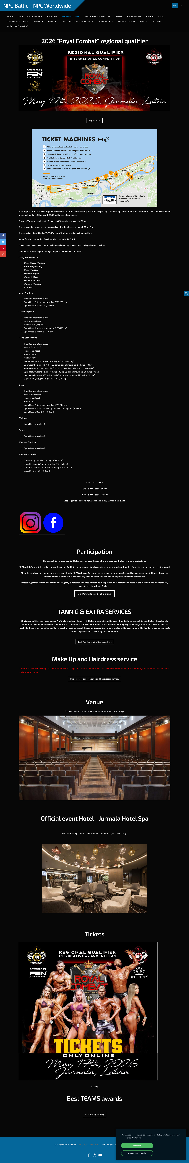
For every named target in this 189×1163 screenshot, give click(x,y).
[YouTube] (100, 1155)
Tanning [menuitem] (156, 21)
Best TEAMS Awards (94, 1114)
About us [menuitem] (52, 16)
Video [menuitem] (161, 16)
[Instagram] (94, 1155)
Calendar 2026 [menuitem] (105, 21)
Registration (94, 120)
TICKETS (94, 1086)
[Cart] (186, 293)
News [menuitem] (119, 16)
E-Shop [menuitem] (149, 16)
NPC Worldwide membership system (94, 593)
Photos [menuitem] (143, 21)
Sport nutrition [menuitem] (126, 21)
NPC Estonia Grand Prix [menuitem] (30, 16)
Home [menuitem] (10, 16)
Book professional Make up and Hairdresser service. (94, 678)
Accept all (137, 1145)
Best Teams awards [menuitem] (17, 26)
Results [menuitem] (52, 21)
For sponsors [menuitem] (134, 16)
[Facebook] (88, 1155)
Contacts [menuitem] (38, 21)
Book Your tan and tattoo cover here (95, 642)
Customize (136, 1138)
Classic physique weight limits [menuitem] (77, 21)
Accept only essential (137, 1153)
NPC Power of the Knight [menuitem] (98, 16)
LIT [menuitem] (181, 6)
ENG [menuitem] (174, 6)
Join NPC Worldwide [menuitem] (17, 21)
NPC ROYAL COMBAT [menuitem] (71, 16)
